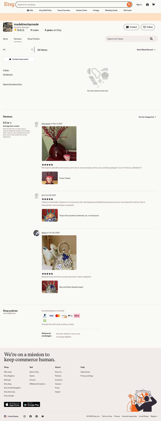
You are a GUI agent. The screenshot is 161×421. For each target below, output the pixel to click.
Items (5, 39)
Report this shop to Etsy (12, 84)
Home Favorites (64, 10)
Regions (154, 416)
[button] (131, 27)
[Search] (129, 5)
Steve (44, 233)
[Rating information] (15, 30)
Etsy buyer (46, 124)
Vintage (96, 10)
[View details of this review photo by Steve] (59, 252)
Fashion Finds (81, 10)
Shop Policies (34, 39)
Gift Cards (128, 10)
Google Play (31, 404)
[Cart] (153, 5)
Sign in (139, 5)
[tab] (18, 49)
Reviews (18, 39)
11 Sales (6, 70)
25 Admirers (8, 75)
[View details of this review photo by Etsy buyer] (59, 143)
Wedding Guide (111, 10)
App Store (12, 404)
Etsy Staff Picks (45, 10)
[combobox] (70, 5)
